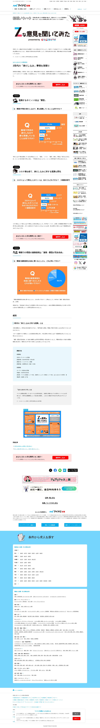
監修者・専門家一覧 (39, 702)
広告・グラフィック (18, 650)
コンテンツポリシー (50, 702)
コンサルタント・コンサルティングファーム (23, 643)
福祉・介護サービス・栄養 (26, 606)
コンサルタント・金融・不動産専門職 (22, 641)
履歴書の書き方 (17, 697)
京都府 (25, 571)
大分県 (37, 580)
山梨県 (25, 562)
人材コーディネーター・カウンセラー (41, 596)
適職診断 (32, 699)
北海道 (51, 1)
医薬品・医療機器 (34, 638)
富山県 (21, 565)
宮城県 (29, 553)
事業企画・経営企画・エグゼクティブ (58, 611)
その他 (60, 655)
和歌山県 (41, 571)
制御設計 (43, 630)
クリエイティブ (17, 648)
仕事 (37, 699)
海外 (85, 1)
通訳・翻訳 (34, 675)
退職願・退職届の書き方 (19, 699)
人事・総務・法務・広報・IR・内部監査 (42, 665)
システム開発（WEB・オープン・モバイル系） (44, 621)
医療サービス (17, 606)
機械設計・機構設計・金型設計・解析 (54, 630)
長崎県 (29, 580)
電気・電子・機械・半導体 (20, 628)
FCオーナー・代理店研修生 (73, 611)
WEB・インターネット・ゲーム (21, 678)
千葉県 (25, 559)
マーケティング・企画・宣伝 (20, 611)
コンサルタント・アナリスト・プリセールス (23, 621)
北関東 (57, 1)
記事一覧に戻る (50, 498)
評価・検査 (16, 633)
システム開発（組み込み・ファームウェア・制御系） (25, 623)
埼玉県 (21, 559)
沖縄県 (49, 580)
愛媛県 (29, 577)
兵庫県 (33, 571)
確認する (76, 718)
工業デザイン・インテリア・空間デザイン (53, 650)
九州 (82, 1)
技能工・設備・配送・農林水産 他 (21, 653)
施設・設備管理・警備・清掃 (37, 655)
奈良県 (37, 571)
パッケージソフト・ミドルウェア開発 (46, 623)
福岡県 (21, 580)
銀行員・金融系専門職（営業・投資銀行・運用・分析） (67, 643)
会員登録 (80, 25)
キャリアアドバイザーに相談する (27, 525)
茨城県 (21, 556)
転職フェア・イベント (35, 9)
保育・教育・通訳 (18, 673)
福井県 (29, 565)
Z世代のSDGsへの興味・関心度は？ (23, 446)
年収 (27, 699)
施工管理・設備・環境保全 (33, 616)
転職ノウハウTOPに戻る (50, 503)
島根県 (25, 574)
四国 (80, 1)
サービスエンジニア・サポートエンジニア (54, 631)
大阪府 (29, 571)
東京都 (29, 559)
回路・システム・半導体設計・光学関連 (31, 630)
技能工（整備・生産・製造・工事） (21, 655)
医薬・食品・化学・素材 (19, 636)
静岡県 (25, 568)
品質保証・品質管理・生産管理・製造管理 (23, 631)
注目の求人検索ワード (36, 707)
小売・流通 (30, 601)
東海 (71, 1)
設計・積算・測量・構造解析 (20, 616)
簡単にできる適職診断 (50, 525)
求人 (19, 707)
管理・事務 (16, 663)
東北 (54, 1)
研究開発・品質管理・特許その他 (47, 616)
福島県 (41, 553)
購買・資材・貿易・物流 (19, 665)
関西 (74, 1)
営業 (15, 594)
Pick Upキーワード (26, 707)
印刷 (31, 650)
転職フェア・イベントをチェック (72, 525)
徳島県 (21, 577)
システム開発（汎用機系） (61, 621)
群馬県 (29, 556)
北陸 (68, 1)
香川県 (25, 577)
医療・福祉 (16, 604)
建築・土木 (16, 614)
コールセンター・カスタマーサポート (58, 596)
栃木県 (25, 556)
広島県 (33, 574)
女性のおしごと (57, 9)
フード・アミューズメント (39, 601)
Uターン (55, 697)
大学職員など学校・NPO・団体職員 (42, 660)
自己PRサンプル (36, 697)
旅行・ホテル (42, 670)
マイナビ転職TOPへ (19, 690)
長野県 (29, 562)
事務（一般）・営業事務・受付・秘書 (60, 665)
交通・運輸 (48, 670)
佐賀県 (25, 580)
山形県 (37, 553)
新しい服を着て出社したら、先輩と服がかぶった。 (26, 449)
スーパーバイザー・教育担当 (20, 601)
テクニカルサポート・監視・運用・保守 (22, 625)
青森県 (21, 553)
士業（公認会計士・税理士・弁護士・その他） (44, 643)
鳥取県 (21, 574)
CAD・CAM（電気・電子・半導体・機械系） (74, 631)
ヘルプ (84, 9)
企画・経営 (16, 609)
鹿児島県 (45, 580)
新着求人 (67, 9)
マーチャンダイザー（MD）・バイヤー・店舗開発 (38, 611)
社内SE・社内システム (37, 625)
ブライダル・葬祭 (34, 670)
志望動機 (44, 697)
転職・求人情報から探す (21, 9)
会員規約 (15, 721)
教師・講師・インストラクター (24, 675)
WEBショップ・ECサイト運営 (50, 680)
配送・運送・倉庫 (47, 655)
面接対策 (42, 699)
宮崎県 (41, 580)
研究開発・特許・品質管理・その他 (50, 625)
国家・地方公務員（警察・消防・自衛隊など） (24, 660)
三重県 (33, 568)
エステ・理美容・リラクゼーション (21, 670)
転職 (15, 707)
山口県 (37, 574)
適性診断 (50, 697)
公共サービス (17, 658)
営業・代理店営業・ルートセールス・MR (23, 596)
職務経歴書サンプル (26, 697)
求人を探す (80, 31)
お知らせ (80, 9)
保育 (15, 675)
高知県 (33, 577)
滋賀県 (21, 571)
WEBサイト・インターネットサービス (22, 680)
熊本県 (33, 580)
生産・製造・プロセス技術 (68, 630)
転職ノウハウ (47, 9)
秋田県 (33, 553)
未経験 (15, 716)
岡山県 (29, 574)
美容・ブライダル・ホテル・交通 (21, 668)
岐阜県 (21, 568)
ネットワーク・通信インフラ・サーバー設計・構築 (66, 623)
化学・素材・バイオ (18, 638)
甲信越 (65, 1)
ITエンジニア (17, 619)
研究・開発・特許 (18, 630)
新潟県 (21, 562)
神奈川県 (34, 559)
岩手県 (25, 553)
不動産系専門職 (36, 645)
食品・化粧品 (27, 638)
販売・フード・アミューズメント (21, 599)
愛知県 (29, 568)
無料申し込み (60, 85)
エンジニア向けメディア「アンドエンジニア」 (23, 702)
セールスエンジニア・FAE (38, 631)
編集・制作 (26, 650)
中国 (77, 1)
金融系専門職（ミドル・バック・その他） (23, 645)
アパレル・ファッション (38, 650)
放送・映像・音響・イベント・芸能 (70, 650)
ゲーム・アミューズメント (37, 680)
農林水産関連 (55, 655)
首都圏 (61, 1)
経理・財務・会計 (29, 665)
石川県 (25, 565)
